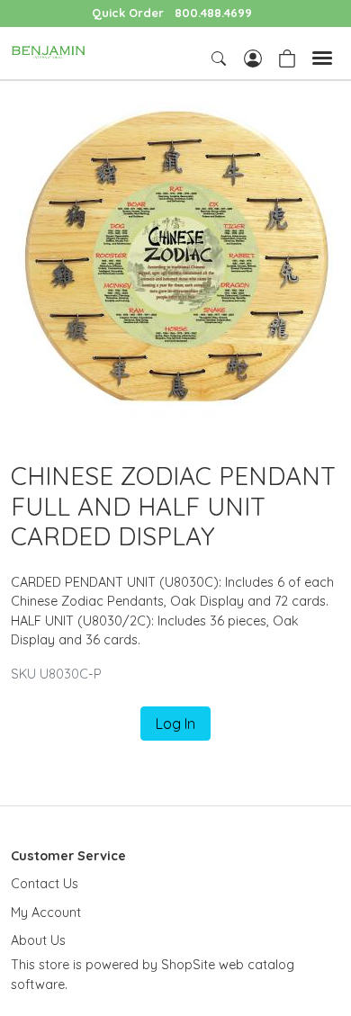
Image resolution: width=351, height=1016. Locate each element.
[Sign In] (253, 56)
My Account (46, 912)
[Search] (220, 58)
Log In (175, 724)
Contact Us (44, 884)
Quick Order (128, 12)
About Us (38, 940)
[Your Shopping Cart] (287, 56)
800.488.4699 (213, 12)
